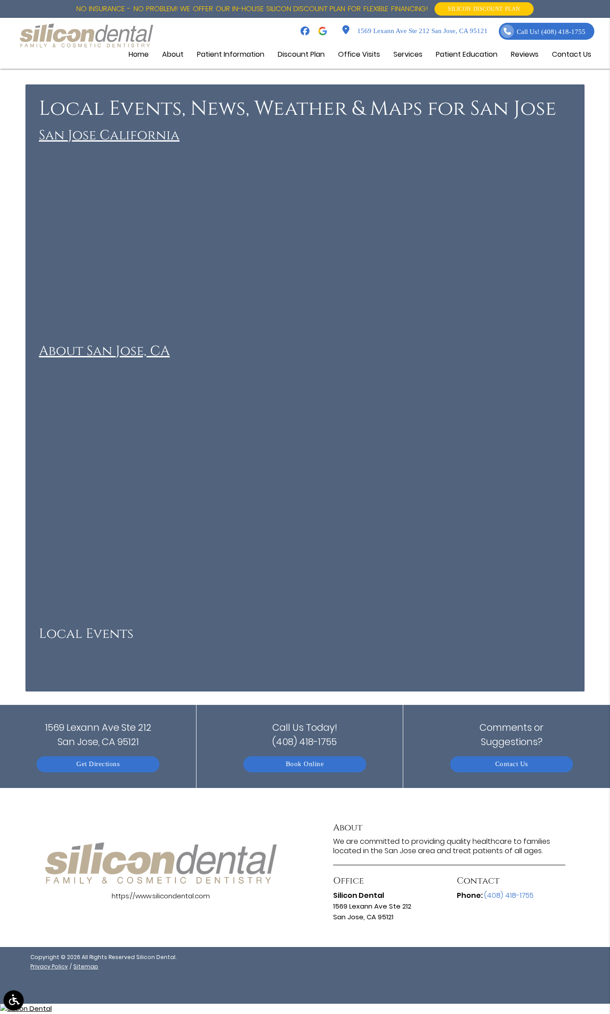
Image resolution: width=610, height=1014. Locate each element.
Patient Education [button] (466, 54)
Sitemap (85, 966)
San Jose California (109, 135)
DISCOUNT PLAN (484, 8)
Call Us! (551, 32)
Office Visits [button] (359, 54)
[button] (14, 1000)
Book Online (305, 764)
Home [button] (139, 54)
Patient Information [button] (230, 54)
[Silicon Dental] (305, 1009)
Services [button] (407, 54)
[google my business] (322, 31)
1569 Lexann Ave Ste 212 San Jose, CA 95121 (421, 31)
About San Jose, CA (104, 351)
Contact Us (511, 764)
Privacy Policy (49, 966)
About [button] (173, 54)
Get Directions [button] (98, 764)
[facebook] (305, 31)
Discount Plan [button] (301, 54)
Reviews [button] (525, 54)
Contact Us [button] (571, 54)
